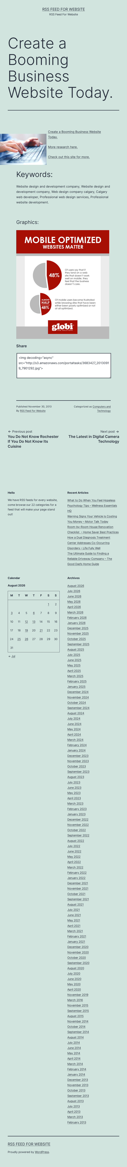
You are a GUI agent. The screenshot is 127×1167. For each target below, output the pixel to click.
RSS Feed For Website (63, 9)
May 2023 (74, 793)
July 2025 (73, 654)
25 (19, 639)
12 (26, 621)
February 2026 (77, 617)
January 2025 (76, 686)
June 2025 (74, 660)
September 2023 (78, 771)
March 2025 (75, 676)
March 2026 (75, 612)
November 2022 (78, 824)
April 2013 (73, 1111)
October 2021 (76, 894)
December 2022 (77, 819)
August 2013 (75, 1101)
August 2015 (75, 1016)
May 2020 (74, 984)
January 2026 (76, 623)
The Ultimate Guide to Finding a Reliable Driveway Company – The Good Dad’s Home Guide (89, 559)
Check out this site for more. (69, 157)
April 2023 (74, 798)
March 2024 (75, 739)
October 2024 (76, 702)
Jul (13, 656)
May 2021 (73, 920)
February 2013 (76, 1122)
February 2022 (77, 872)
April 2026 (74, 607)
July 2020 (73, 973)
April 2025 (74, 670)
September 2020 (78, 963)
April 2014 (74, 1058)
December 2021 (77, 883)
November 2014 (77, 1021)
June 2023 (74, 787)
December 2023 (77, 755)
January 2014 (76, 1074)
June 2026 (74, 596)
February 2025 (77, 681)
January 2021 (76, 941)
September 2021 (78, 899)
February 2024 (77, 745)
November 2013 (77, 1085)
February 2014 (76, 1069)
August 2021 (75, 904)
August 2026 (75, 585)
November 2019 (77, 994)
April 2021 (73, 925)
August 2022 (75, 840)
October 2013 (76, 1090)
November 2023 (78, 761)
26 (26, 639)
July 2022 (73, 846)
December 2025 (77, 628)
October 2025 (76, 639)
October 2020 (76, 957)
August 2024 (75, 713)
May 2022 (74, 856)
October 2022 (76, 830)
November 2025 (78, 633)
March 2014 (75, 1064)
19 (26, 630)
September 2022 (78, 835)
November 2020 (78, 952)
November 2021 (77, 888)
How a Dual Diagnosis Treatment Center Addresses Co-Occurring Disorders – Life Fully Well (88, 543)
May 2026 (74, 601)
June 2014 (74, 1048)
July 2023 (73, 782)
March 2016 (75, 1000)
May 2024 (74, 729)
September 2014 (78, 1032)
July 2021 (73, 909)
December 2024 (78, 692)
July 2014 (73, 1042)
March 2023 (75, 803)
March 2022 (75, 867)
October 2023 (76, 766)
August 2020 (75, 968)
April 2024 (74, 734)
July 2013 (73, 1106)
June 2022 (74, 851)
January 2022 (76, 878)
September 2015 (78, 1010)
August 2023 (75, 777)
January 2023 (76, 814)
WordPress (42, 1152)
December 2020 (77, 947)
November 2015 (77, 1005)
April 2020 (74, 989)
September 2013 (78, 1095)
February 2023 (77, 809)
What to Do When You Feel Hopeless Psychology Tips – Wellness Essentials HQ (92, 505)
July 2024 (73, 718)
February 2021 (76, 936)
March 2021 (75, 931)
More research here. (63, 147)
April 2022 (74, 862)
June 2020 (74, 979)
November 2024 (78, 697)
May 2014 (73, 1053)
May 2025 (74, 665)
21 (41, 630)
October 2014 (76, 1026)
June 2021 (74, 915)
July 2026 (73, 591)
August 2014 (75, 1037)
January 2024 (76, 750)
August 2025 (75, 649)
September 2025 (78, 644)
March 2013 (75, 1117)
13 (33, 621)
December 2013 (77, 1079)
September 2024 (78, 708)
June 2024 (74, 724)
